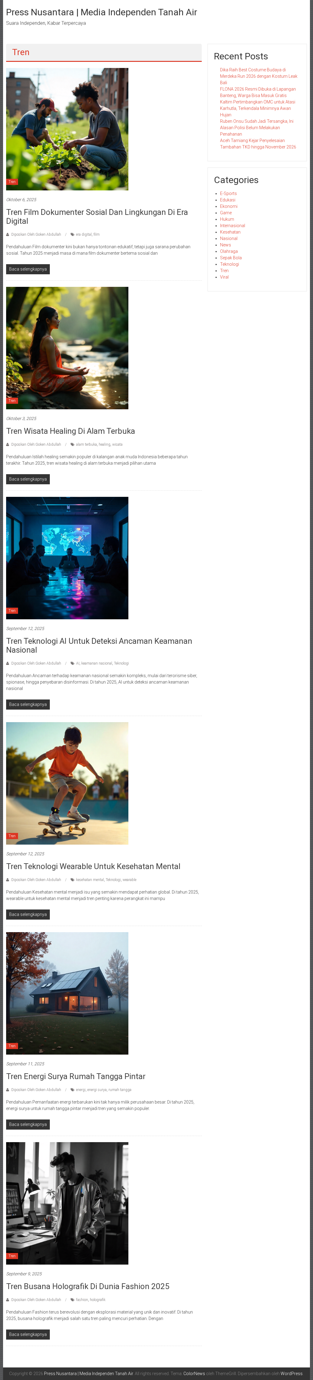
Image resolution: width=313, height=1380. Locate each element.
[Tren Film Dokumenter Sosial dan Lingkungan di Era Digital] (67, 128)
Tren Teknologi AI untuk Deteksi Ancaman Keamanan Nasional (99, 645)
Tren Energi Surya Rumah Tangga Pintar (75, 1076)
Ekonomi (229, 206)
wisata (117, 444)
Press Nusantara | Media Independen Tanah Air (101, 12)
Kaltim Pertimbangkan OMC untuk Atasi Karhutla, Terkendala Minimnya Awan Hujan (257, 108)
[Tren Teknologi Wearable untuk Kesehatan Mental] (67, 783)
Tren (12, 182)
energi (81, 1090)
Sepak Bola (231, 257)
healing (104, 444)
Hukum (227, 219)
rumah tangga (120, 1090)
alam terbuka (86, 444)
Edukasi (227, 199)
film (97, 234)
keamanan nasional (96, 663)
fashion (82, 1300)
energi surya (97, 1090)
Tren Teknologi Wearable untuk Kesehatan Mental (93, 866)
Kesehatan (230, 232)
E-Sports (228, 193)
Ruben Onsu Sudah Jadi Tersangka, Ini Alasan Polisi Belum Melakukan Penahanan (256, 128)
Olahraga (229, 251)
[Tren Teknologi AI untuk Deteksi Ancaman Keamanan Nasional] (67, 557)
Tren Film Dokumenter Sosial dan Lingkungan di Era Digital (97, 217)
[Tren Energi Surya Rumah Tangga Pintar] (67, 993)
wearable (129, 880)
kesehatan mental (90, 880)
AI (77, 663)
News (225, 244)
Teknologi (121, 663)
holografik (97, 1300)
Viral (224, 277)
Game (226, 212)
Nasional (229, 238)
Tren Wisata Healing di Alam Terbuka (70, 431)
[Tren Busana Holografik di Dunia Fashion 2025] (67, 1203)
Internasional (232, 225)
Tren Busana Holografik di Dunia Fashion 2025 (88, 1286)
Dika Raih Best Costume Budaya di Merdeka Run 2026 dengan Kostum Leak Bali (258, 76)
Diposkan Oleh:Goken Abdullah (36, 234)
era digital (84, 234)
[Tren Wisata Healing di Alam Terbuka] (67, 347)
